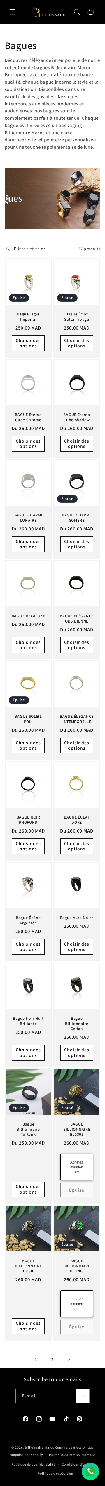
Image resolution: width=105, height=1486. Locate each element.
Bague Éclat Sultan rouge (76, 317)
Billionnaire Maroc (39, 1447)
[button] (12, 11)
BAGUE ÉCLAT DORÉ (77, 820)
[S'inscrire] (82, 1396)
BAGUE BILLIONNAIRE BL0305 (76, 1129)
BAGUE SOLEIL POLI (28, 719)
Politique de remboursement (72, 1455)
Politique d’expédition (55, 1473)
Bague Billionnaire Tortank (28, 1129)
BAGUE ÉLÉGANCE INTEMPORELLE (77, 719)
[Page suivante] (69, 1359)
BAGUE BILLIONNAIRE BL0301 (28, 1266)
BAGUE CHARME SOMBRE (77, 518)
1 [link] (36, 1359)
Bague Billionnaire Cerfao (76, 1023)
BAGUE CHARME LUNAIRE (28, 518)
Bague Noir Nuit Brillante (28, 1021)
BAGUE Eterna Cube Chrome (28, 417)
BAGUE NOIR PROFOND (28, 820)
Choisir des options (28, 343)
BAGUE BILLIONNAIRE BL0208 (76, 1266)
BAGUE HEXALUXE (28, 615)
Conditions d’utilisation (81, 1464)
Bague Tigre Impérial (28, 317)
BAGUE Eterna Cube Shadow (76, 417)
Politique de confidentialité (33, 1464)
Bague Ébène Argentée (28, 920)
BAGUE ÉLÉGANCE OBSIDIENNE (77, 618)
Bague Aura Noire (77, 917)
